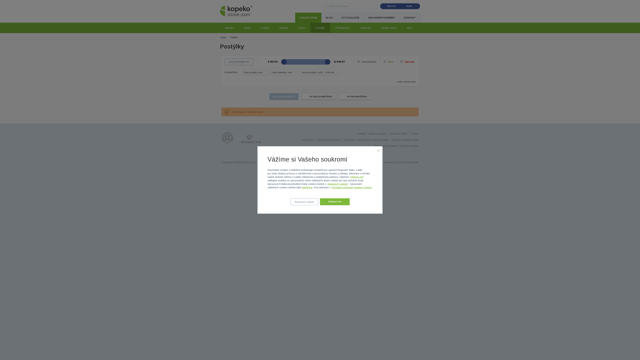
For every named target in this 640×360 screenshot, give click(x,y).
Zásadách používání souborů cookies (351, 187)
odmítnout (307, 187)
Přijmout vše (356, 177)
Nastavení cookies (338, 184)
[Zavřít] (378, 150)
